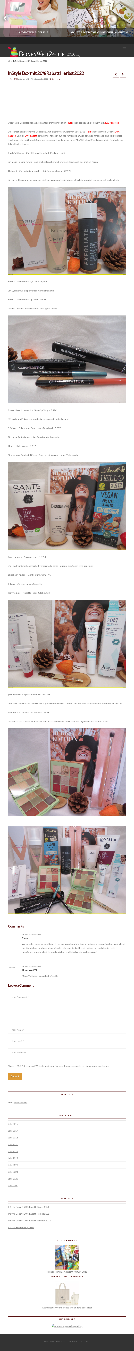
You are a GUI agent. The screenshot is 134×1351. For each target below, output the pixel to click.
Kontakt (85, 1341)
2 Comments (55, 79)
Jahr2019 (12, 1185)
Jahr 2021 (13, 1151)
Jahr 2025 (13, 1178)
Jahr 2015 (13, 1124)
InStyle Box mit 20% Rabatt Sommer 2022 (29, 1220)
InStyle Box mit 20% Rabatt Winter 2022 (29, 1207)
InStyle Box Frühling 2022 (21, 1227)
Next (127, 18)
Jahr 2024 (13, 1171)
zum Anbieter (20, 1102)
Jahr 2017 (13, 1130)
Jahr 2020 (13, 1144)
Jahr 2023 (13, 1165)
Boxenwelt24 (29, 970)
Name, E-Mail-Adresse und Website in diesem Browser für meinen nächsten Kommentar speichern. (58, 1066)
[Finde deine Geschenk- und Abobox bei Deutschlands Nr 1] (45, 51)
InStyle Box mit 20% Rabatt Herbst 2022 (29, 1213)
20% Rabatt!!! (111, 122)
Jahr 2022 (14, 79)
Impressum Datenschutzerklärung (61, 1341)
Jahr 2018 (13, 1137)
